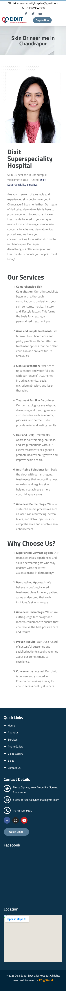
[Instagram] (15, 820)
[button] (58, 20)
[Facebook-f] (25, 13)
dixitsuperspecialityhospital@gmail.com (36, 800)
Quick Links (13, 717)
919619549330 (23, 810)
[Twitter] (33, 13)
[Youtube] (40, 13)
